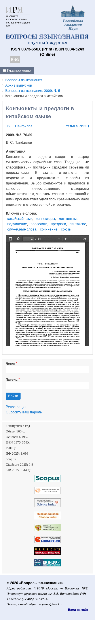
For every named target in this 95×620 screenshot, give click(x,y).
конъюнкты (68, 218)
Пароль (12, 379)
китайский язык (19, 218)
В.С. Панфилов (19, 125)
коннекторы (45, 218)
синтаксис (78, 223)
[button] (17, 70)
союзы (66, 229)
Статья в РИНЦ (76, 125)
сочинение (48, 229)
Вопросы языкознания (23, 79)
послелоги (38, 223)
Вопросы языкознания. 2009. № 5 (32, 90)
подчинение (17, 223)
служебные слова (21, 229)
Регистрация (16, 406)
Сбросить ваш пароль (24, 412)
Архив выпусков (18, 85)
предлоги (58, 223)
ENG (15, 59)
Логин (10, 363)
